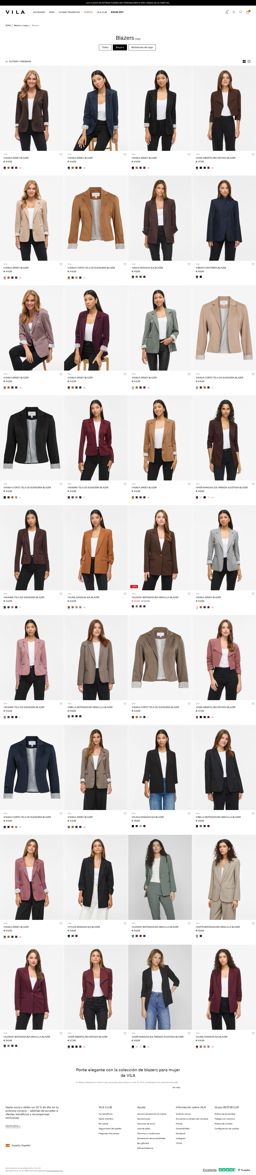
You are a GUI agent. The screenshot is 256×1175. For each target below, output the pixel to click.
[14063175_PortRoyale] (69, 1047)
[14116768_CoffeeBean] (5, 607)
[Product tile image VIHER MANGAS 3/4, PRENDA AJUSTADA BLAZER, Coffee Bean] (224, 437)
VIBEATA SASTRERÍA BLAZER (211, 267)
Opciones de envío (146, 1124)
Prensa (179, 1124)
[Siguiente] (60, 108)
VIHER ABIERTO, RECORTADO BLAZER (215, 157)
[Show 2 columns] (249, 61)
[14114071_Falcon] (69, 827)
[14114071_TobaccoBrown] (8, 168)
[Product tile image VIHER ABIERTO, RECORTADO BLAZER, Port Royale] (96, 987)
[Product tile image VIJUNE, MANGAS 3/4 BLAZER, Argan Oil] (96, 547)
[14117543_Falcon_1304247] (69, 716)
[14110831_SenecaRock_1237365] (197, 936)
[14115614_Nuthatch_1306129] (137, 277)
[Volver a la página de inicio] (15, 12)
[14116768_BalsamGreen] (73, 497)
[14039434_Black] (205, 497)
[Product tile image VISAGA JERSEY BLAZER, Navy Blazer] (96, 108)
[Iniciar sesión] (227, 12)
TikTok (179, 1143)
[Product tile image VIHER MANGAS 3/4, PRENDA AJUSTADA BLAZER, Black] (160, 987)
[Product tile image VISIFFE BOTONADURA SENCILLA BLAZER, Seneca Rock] (224, 877)
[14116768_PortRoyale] (69, 497)
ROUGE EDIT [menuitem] (117, 12)
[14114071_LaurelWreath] (133, 388)
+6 (212, 168)
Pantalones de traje (142, 47)
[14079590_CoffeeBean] (133, 606)
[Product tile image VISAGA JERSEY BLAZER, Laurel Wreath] (160, 328)
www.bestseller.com (55, 1171)
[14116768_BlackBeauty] (80, 497)
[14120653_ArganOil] (69, 607)
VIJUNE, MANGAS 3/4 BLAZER (83, 597)
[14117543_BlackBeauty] (76, 716)
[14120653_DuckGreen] (73, 607)
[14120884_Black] (201, 277)
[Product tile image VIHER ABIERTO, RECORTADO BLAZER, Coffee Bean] (224, 108)
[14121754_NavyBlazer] (80, 278)
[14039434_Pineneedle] (144, 1047)
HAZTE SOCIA (12, 1126)
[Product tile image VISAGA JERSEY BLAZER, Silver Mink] (32, 218)
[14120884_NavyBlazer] (197, 277)
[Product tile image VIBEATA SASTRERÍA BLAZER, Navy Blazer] (224, 218)
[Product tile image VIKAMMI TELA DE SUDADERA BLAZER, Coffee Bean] (32, 547)
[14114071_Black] (133, 168)
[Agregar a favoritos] (61, 154)
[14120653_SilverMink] (76, 607)
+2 (212, 497)
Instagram (181, 1138)
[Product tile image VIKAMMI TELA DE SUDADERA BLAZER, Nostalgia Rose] (32, 657)
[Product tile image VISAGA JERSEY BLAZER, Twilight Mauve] (32, 328)
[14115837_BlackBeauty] (69, 936)
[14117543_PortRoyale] (80, 716)
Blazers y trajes (21, 25)
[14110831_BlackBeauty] (201, 936)
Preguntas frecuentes (109, 1133)
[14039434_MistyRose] (208, 497)
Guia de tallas (143, 1128)
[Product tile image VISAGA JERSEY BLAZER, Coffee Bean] (32, 108)
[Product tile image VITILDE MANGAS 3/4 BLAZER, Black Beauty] (96, 877)
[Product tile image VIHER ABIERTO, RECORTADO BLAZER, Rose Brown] (224, 657)
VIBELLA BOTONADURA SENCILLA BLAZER (90, 707)
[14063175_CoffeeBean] (197, 168)
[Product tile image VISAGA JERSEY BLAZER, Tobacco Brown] (160, 437)
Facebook (180, 1133)
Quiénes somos (183, 1114)
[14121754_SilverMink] (76, 278)
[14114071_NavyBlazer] (12, 168)
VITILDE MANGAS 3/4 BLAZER (84, 926)
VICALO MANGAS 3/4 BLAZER (148, 817)
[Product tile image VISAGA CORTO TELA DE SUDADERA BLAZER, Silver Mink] (224, 328)
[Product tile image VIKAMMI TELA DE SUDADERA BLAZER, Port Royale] (96, 437)
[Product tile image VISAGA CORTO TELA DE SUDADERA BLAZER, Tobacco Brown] (96, 218)
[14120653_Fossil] (80, 607)
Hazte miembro (106, 1119)
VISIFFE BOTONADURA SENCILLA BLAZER (218, 926)
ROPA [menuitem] (52, 12)
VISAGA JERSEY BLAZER (16, 157)
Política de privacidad (225, 1114)
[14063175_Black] (201, 168)
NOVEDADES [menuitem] (39, 12)
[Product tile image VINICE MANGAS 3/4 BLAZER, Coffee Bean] (160, 218)
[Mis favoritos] (240, 12)
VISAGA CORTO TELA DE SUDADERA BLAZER (91, 267)
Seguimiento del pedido (110, 1128)
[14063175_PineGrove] (205, 168)
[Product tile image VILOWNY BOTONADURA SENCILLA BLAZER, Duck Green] (160, 877)
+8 (20, 168)
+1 (84, 278)
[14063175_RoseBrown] (197, 717)
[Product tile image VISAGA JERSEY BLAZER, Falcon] (96, 767)
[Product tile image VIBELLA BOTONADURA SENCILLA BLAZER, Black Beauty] (224, 767)
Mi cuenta (103, 1124)
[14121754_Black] (5, 497)
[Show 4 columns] (244, 61)
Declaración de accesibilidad (151, 1138)
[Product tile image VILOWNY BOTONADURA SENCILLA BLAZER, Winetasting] (32, 987)
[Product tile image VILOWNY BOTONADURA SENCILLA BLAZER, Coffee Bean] (160, 547)
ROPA (8, 25)
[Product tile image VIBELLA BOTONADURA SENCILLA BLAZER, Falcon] (96, 657)
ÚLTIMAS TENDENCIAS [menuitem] (69, 12)
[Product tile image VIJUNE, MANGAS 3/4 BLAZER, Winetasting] (224, 987)
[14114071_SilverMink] (5, 278)
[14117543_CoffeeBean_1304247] (73, 716)
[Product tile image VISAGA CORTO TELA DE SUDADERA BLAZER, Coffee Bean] (160, 657)
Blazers (120, 47)
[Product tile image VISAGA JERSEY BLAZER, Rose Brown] (32, 877)
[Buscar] (233, 12)
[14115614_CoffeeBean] (133, 277)
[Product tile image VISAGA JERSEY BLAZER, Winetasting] (96, 328)
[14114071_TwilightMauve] (5, 388)
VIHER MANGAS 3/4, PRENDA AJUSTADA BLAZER (222, 487)
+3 (84, 607)
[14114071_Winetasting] (16, 168)
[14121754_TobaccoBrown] (69, 278)
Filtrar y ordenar (20, 61)
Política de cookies (223, 1124)
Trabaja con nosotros (225, 1119)
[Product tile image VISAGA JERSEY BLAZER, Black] (160, 108)
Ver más (176, 1087)
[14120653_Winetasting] (197, 1047)
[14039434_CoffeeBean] (197, 497)
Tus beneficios (106, 1114)
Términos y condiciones (148, 1133)
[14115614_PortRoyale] (144, 277)
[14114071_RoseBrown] (5, 937)
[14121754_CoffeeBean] (73, 278)
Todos (105, 47)
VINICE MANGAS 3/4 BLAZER (147, 267)
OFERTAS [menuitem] (88, 12)
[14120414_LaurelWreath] (140, 826)
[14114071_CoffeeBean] (5, 168)
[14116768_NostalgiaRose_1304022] (76, 497)
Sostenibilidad (182, 1128)
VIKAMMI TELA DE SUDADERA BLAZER (88, 487)
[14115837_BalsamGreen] (73, 936)
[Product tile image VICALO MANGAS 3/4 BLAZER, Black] (160, 767)
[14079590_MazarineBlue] (144, 606)
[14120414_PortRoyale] (144, 826)
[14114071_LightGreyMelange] (197, 607)
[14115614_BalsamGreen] (140, 277)
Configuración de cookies (227, 1128)
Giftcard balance (145, 1148)
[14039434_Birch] (201, 497)
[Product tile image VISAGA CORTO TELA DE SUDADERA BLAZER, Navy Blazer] (32, 767)
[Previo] (3, 108)
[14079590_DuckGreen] (137, 606)
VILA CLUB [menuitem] (102, 12)
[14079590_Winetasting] (140, 606)
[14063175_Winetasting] (208, 168)
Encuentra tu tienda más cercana (192, 1119)
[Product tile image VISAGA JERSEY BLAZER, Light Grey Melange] (224, 547)
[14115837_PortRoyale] (76, 936)
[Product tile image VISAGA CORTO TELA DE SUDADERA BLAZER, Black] (32, 437)
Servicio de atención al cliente (151, 1114)
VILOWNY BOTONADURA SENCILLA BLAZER (155, 597)
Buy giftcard (143, 1143)
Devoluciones (143, 1119)
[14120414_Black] (133, 826)
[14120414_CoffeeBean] (137, 826)
